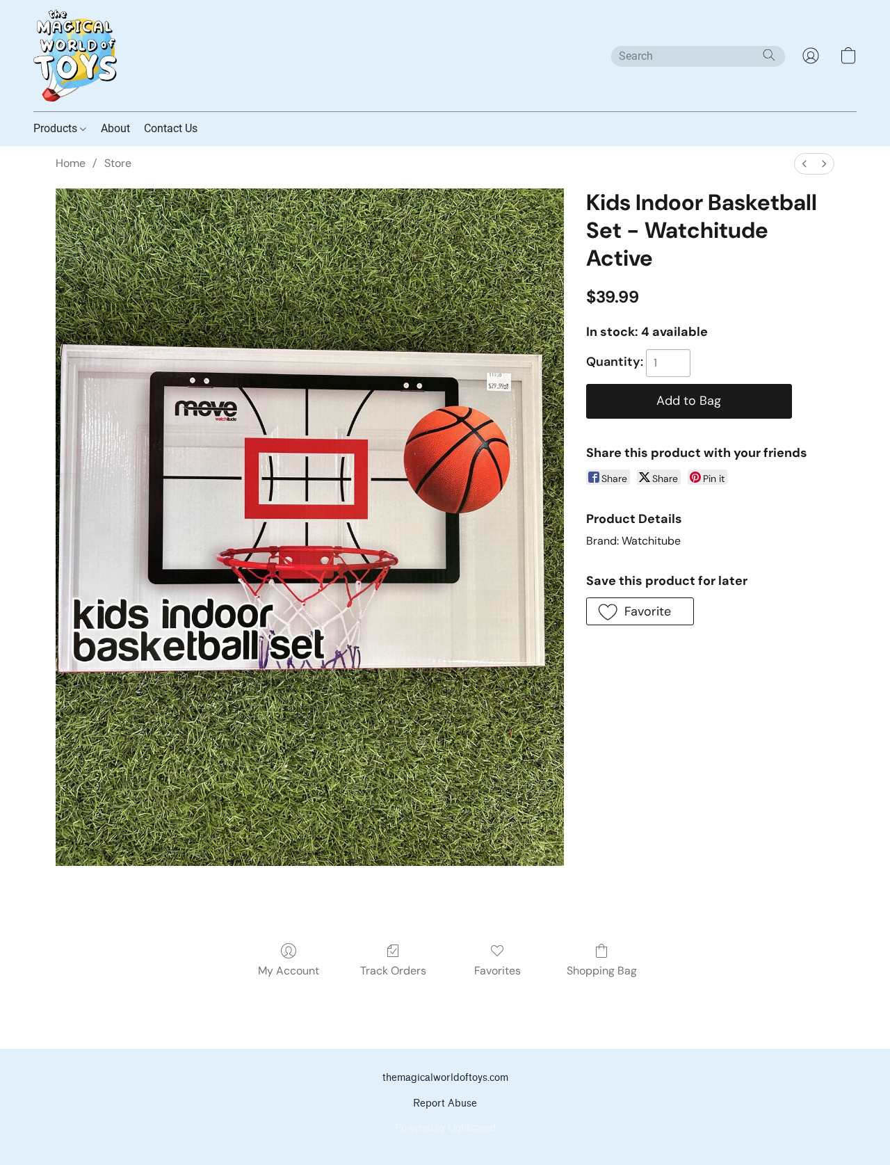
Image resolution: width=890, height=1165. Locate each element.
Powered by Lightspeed (445, 1127)
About (115, 128)
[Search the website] (769, 55)
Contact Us (170, 128)
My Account (288, 970)
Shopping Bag (602, 970)
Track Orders (393, 970)
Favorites (497, 970)
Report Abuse (445, 1103)
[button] (75, 55)
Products (56, 128)
